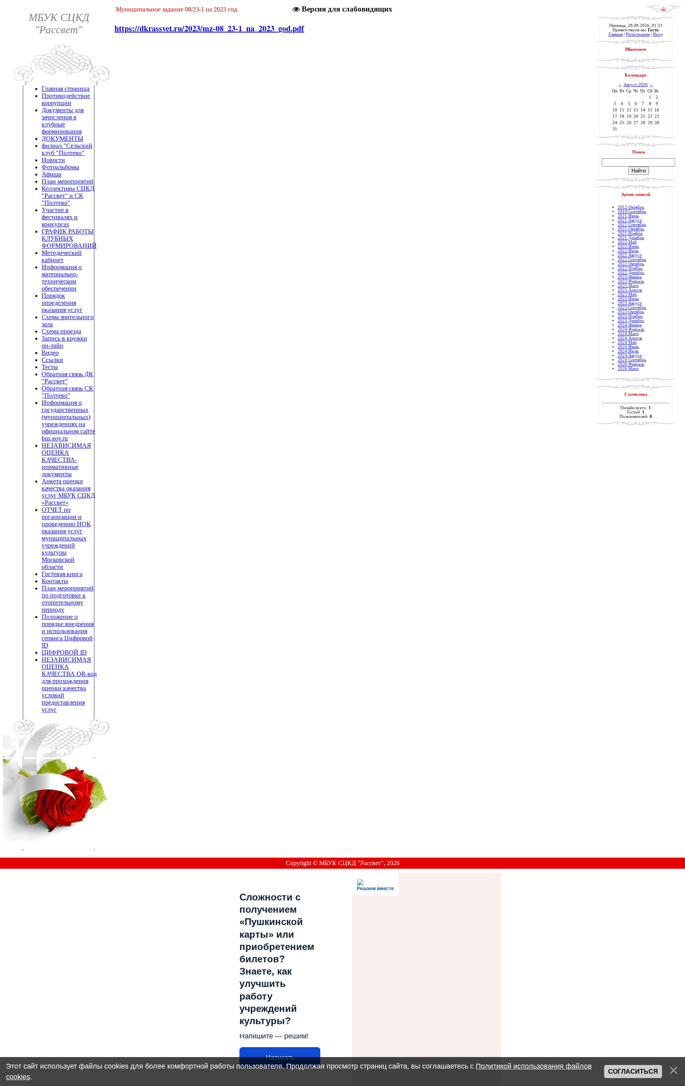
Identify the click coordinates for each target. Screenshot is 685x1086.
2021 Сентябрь (632, 224)
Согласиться (633, 1071)
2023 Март (628, 285)
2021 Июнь (628, 216)
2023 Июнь (628, 299)
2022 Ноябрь (630, 268)
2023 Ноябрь (630, 316)
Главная (615, 34)
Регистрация (638, 34)
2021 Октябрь (631, 229)
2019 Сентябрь (632, 211)
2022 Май (627, 242)
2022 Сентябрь (632, 259)
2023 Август (630, 303)
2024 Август (630, 355)
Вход (658, 34)
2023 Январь (630, 277)
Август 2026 (636, 84)
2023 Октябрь (631, 312)
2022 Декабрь (631, 272)
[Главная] (663, 11)
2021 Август (630, 220)
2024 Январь (630, 325)
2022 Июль (628, 251)
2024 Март (628, 333)
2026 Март (628, 368)
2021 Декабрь (631, 238)
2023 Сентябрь (632, 307)
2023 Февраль (631, 281)
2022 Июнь (628, 246)
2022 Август (630, 255)
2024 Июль (628, 351)
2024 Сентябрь (632, 360)
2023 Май (627, 294)
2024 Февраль (631, 329)
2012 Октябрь (631, 207)
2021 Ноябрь (630, 233)
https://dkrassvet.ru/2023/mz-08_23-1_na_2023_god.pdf (209, 28)
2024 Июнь (628, 347)
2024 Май (627, 342)
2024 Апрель (630, 338)
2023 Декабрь (631, 320)
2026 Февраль (631, 364)
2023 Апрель (630, 290)
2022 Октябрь (631, 264)
